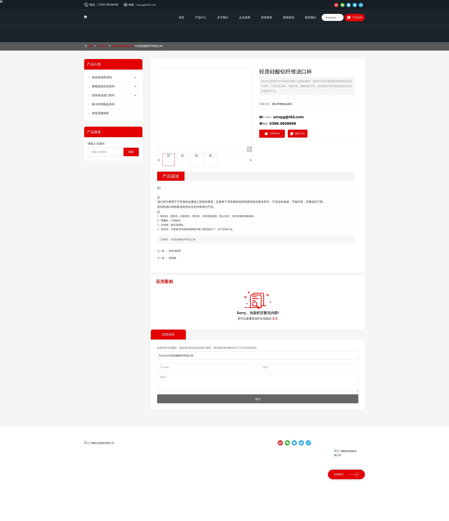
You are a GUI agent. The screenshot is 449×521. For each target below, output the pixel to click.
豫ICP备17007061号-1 (293, 517)
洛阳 (192, 517)
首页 (181, 17)
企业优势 (244, 17)
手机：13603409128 (101, 477)
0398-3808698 (108, 4)
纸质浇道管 (175, 250)
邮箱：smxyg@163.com (142, 4)
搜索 (131, 152)
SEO (319, 517)
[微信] (342, 4)
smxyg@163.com (288, 117)
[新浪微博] (336, 4)
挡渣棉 (172, 258)
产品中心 (200, 17)
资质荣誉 (266, 17)
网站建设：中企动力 (178, 517)
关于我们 (222, 17)
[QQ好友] (348, 4)
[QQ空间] (355, 4)
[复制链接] (361, 4)
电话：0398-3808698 (101, 459)
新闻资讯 (288, 17)
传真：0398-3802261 (101, 465)
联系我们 (310, 17)
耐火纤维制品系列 (122, 46)
